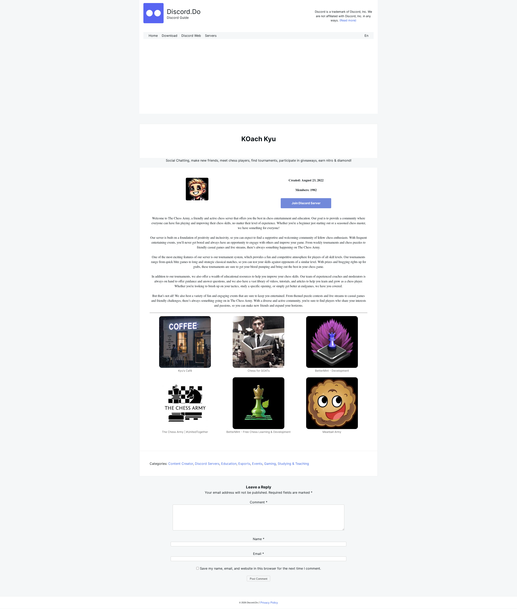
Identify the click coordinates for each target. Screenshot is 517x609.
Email (258, 554)
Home (153, 36)
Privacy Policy (269, 602)
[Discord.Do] (153, 22)
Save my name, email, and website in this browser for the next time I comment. (260, 568)
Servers (210, 36)
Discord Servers (207, 464)
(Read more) (347, 20)
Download (169, 36)
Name (258, 539)
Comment (258, 502)
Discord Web (191, 36)
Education (228, 464)
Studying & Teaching (293, 464)
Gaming (270, 464)
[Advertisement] (258, 80)
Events (257, 464)
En (366, 36)
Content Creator (180, 464)
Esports (244, 464)
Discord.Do (184, 12)
